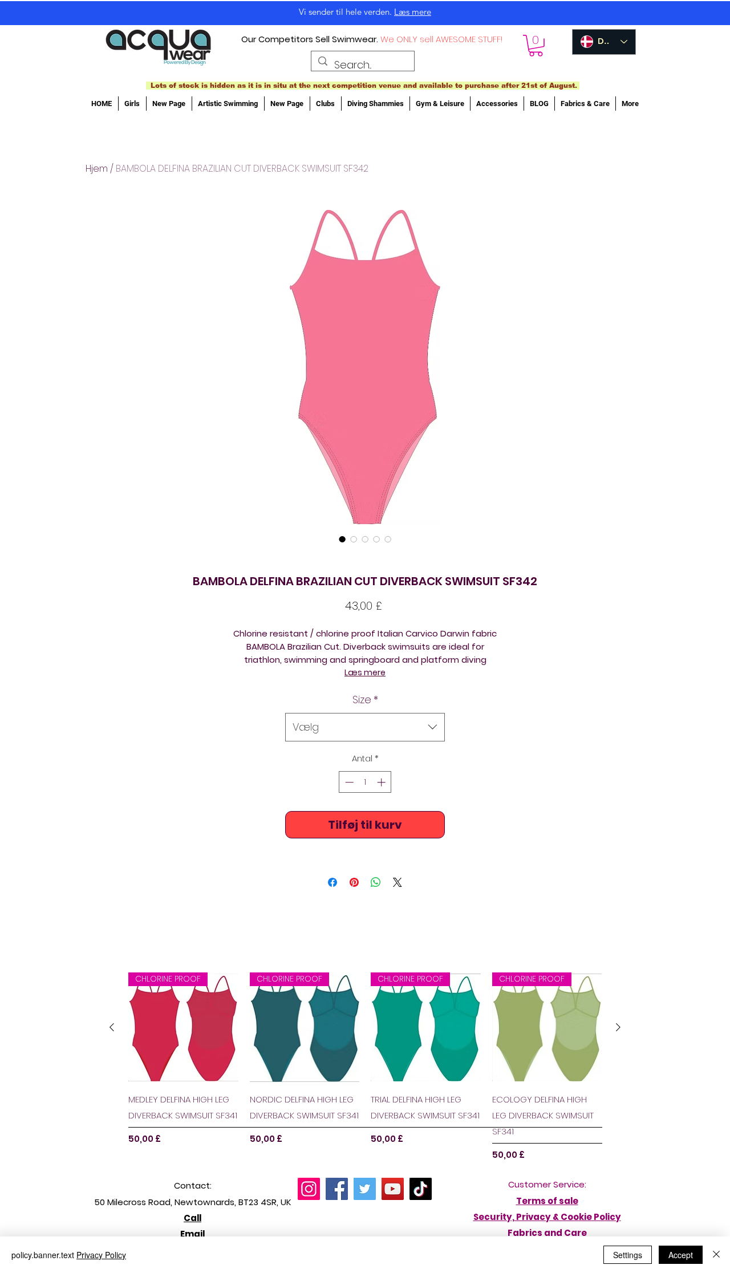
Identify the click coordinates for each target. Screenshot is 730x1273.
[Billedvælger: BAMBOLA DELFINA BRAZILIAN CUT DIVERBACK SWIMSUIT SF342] (342, 539)
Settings (627, 1254)
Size (365, 699)
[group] (365, 1067)
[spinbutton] (365, 782)
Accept (680, 1254)
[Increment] (382, 782)
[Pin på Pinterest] (354, 882)
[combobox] (365, 727)
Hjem (97, 168)
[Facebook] (337, 1189)
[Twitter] (365, 1189)
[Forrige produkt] (112, 1027)
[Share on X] (397, 882)
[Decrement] (348, 782)
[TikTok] (420, 1189)
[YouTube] (393, 1189)
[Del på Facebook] (332, 882)
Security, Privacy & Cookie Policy (547, 1217)
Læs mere (365, 672)
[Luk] (716, 1255)
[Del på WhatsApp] (376, 882)
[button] (536, 45)
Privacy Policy (101, 1254)
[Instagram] (309, 1189)
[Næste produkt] (618, 1027)
